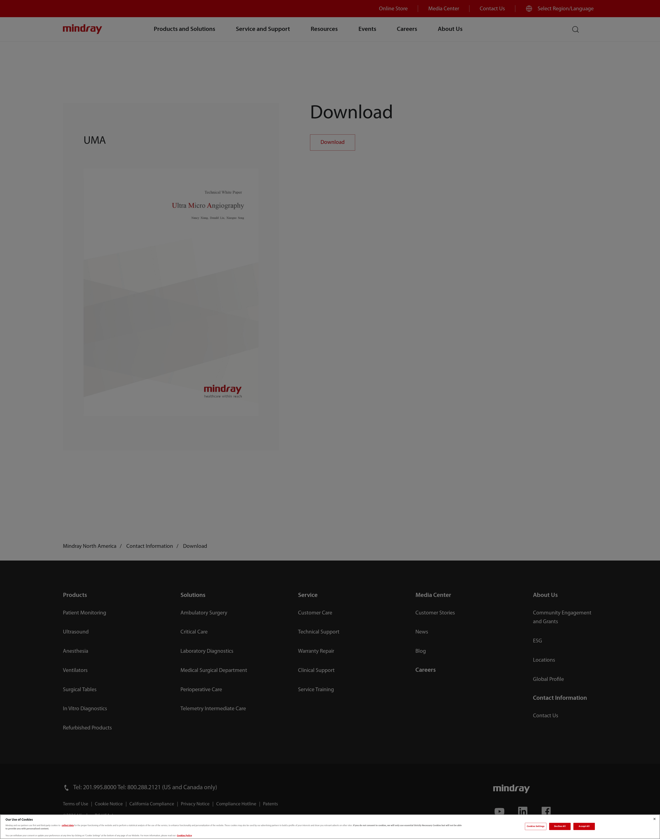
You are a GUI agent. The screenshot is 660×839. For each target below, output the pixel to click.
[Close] (654, 819)
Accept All (584, 826)
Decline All (559, 826)
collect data (68, 825)
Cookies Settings (535, 826)
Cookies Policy (184, 835)
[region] (330, 826)
